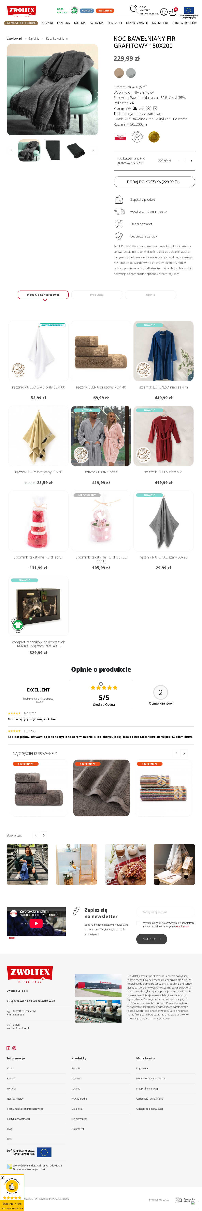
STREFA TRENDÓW (184, 23)
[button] (93, 94)
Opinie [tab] (150, 294)
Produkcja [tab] (97, 294)
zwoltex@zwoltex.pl (18, 1028)
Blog (9, 1129)
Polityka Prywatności (18, 1119)
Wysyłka (11, 1088)
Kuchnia (80, 23)
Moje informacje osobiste (150, 1078)
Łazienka (63, 23)
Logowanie (142, 1068)
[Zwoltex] (21, 11)
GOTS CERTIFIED (62, 11)
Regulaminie (182, 926)
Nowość (87, 10)
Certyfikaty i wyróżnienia (149, 1098)
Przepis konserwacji (147, 1088)
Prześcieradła (79, 1098)
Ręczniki (47, 23)
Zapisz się (149, 939)
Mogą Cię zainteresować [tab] (43, 294)
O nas (143, 7)
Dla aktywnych (137, 23)
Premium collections (21, 23)
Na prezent (160, 23)
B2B (9, 1139)
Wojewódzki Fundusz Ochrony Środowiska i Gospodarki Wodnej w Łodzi (37, 1167)
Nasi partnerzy (15, 1098)
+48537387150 (152, 13)
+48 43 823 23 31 (16, 1014)
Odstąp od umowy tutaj (149, 1108)
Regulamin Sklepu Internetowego (25, 1108)
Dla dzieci (115, 23)
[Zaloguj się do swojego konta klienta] (163, 12)
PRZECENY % (105, 10)
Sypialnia (97, 23)
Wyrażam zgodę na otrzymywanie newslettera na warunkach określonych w (169, 924)
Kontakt (145, 10)
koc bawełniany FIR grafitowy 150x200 (131, 160)
